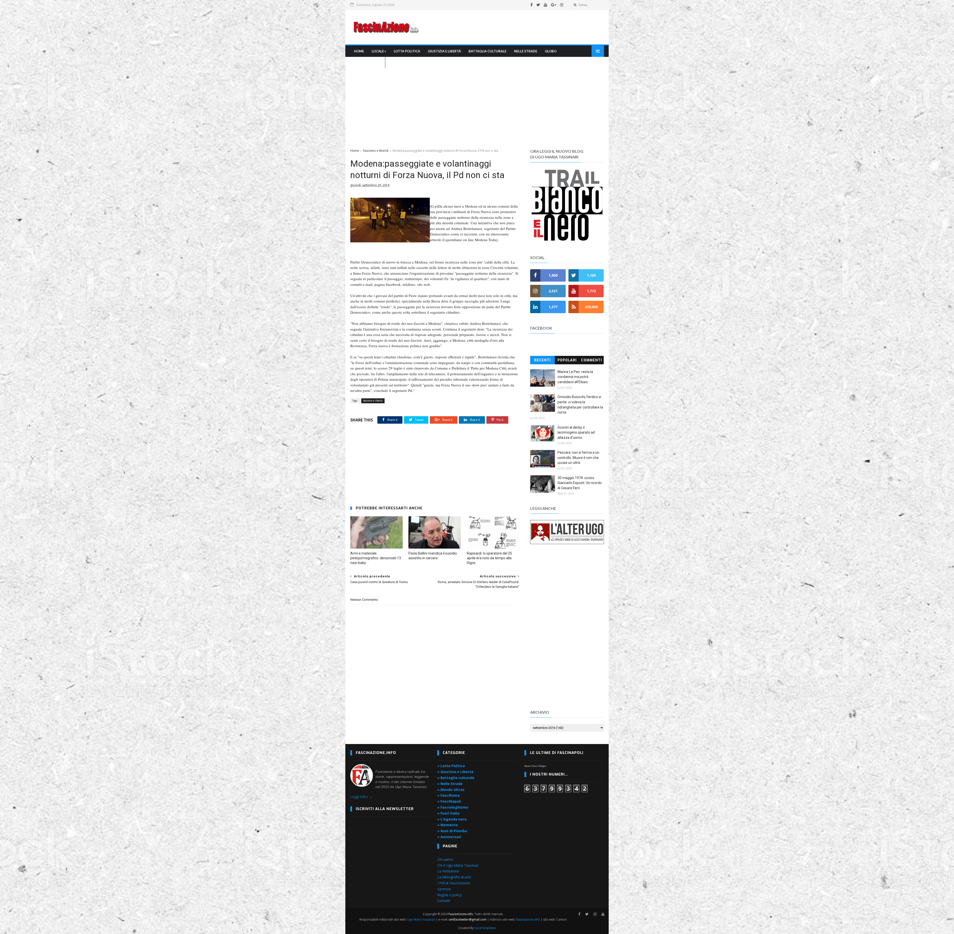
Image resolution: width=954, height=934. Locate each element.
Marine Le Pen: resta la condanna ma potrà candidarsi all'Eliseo (575, 377)
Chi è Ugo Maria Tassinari (457, 865)
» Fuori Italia (448, 813)
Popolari (567, 360)
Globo (550, 51)
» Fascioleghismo (452, 807)
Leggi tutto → (361, 796)
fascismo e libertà (375, 151)
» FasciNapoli (449, 801)
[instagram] (561, 4)
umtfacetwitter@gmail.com (468, 919)
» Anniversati (449, 836)
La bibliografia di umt (454, 877)
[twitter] (538, 4)
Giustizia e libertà (444, 51)
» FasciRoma (448, 795)
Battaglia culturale (487, 51)
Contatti (443, 900)
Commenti (591, 360)
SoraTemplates (485, 928)
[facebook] (531, 4)
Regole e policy (449, 895)
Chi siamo (445, 859)
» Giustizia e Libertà (455, 771)
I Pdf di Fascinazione (453, 883)
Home (359, 51)
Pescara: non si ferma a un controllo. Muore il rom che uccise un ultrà (578, 457)
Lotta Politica (407, 51)
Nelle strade (525, 51)
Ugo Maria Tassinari (421, 919)
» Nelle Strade (450, 783)
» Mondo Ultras (451, 789)
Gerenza (444, 889)
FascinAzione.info (460, 914)
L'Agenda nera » (367, 63)
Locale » (379, 51)
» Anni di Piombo (452, 830)
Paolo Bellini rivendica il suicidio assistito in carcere (432, 555)
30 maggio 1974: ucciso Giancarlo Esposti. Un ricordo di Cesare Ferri (579, 483)
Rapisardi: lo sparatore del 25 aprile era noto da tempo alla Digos (489, 558)
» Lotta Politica (451, 765)
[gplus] (553, 4)
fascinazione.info (528, 919)
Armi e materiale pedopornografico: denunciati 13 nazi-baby (375, 558)
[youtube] (545, 4)
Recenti (542, 360)
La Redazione (448, 871)
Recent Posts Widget (535, 766)
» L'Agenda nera (452, 819)
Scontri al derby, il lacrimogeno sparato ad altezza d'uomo (576, 432)
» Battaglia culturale (456, 777)
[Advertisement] (513, 27)
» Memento (447, 824)
